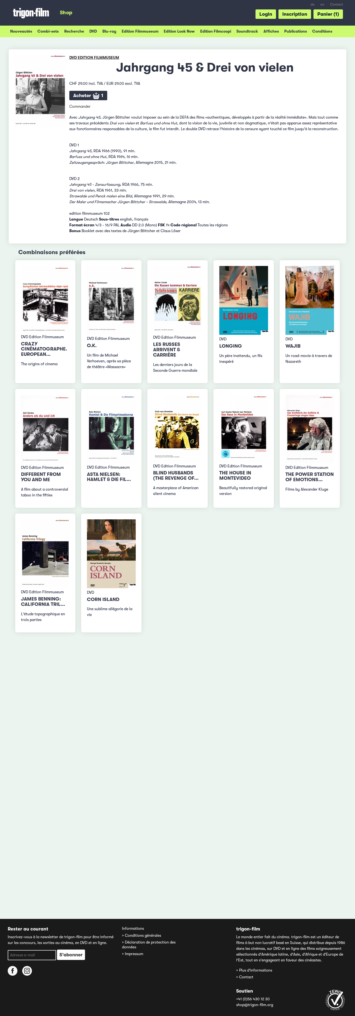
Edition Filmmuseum (140, 31)
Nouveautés (21, 31)
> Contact (244, 977)
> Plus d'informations (254, 970)
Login (265, 14)
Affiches (271, 31)
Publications (295, 31)
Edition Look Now (179, 31)
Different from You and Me (41, 477)
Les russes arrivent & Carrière (166, 350)
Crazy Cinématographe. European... (44, 349)
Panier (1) (328, 14)
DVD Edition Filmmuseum (94, 58)
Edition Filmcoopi (215, 31)
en (322, 4)
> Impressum (132, 954)
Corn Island (103, 599)
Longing (230, 346)
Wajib (292, 346)
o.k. (92, 345)
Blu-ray (109, 31)
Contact (336, 4)
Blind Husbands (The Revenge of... (176, 475)
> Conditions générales (141, 935)
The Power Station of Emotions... (309, 477)
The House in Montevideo (235, 475)
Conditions (322, 31)
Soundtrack (247, 31)
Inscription (294, 14)
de (313, 4)
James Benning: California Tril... (43, 601)
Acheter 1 (88, 95)
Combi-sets (48, 31)
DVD (93, 31)
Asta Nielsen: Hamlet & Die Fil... (109, 477)
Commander (80, 106)
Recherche (74, 31)
